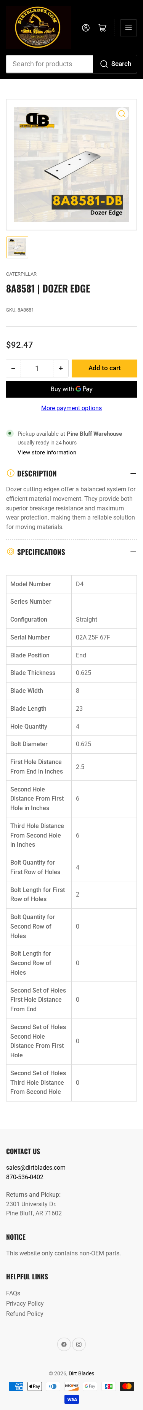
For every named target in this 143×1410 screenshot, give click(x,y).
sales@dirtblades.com (36, 1167)
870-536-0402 (24, 1177)
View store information (47, 452)
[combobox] (71, 64)
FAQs (13, 1293)
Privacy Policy (25, 1303)
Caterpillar (21, 274)
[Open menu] (128, 27)
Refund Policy (24, 1313)
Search (121, 63)
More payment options (71, 408)
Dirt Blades (81, 1373)
